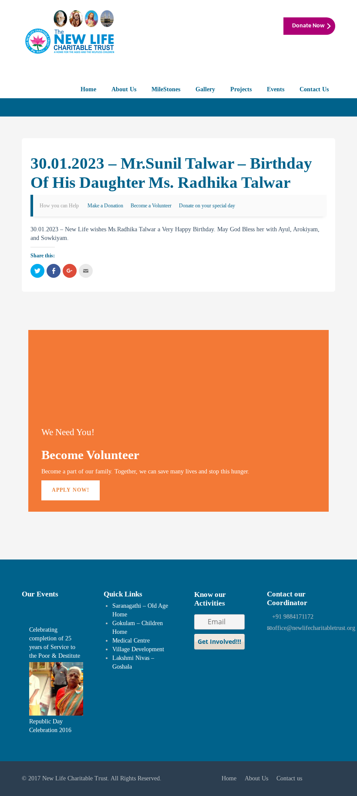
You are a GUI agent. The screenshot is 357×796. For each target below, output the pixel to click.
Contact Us (314, 89)
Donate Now (308, 26)
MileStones (166, 89)
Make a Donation (105, 206)
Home (88, 89)
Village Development (138, 649)
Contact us (289, 778)
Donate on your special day (207, 206)
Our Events (40, 594)
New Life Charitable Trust (75, 778)
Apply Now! (70, 490)
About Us (123, 89)
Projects (241, 89)
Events (275, 89)
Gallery (205, 89)
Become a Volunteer (151, 206)
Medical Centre (131, 640)
